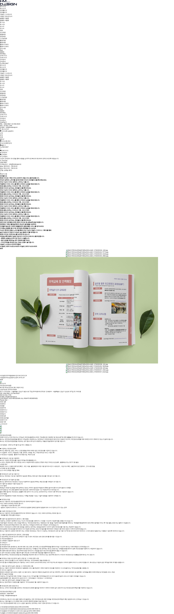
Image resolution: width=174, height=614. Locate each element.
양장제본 (3, 36)
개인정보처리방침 (5, 385)
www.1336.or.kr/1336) (22, 607)
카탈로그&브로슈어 (6, 16)
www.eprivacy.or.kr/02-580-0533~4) (29, 609)
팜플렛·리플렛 (4, 18)
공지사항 (3, 48)
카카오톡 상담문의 (7, 131)
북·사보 (2, 22)
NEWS (2, 52)
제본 (1, 30)
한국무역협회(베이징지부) (12, 375)
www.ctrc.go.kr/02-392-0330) (28, 613)
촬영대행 (3, 40)
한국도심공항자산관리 (11, 377)
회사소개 (3, 6)
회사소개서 (5, 129)
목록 (1, 379)
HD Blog (2, 54)
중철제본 (3, 34)
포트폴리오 (3, 10)
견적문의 (3, 59)
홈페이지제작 (4, 44)
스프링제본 (3, 38)
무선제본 (3, 32)
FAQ (1, 50)
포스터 (2, 26)
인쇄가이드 (3, 55)
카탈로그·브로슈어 (6, 14)
